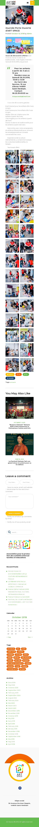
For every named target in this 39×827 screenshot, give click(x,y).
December (14, 711)
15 (8, 628)
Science (27, 663)
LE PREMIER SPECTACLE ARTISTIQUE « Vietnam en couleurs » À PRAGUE (17, 584)
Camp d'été (11, 651)
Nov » (30, 637)
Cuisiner (10, 654)
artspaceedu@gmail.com (21, 96)
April (11, 723)
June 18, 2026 (19, 459)
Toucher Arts (12, 669)
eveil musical (26, 657)
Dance (26, 654)
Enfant (16, 657)
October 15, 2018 (17, 34)
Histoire (17, 660)
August (12, 698)
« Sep (9, 637)
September (14, 690)
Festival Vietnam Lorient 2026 (18, 597)
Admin (29, 34)
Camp (23, 649)
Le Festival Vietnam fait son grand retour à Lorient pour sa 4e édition (19, 462)
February (13, 693)
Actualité (13, 382)
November (13, 713)
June (11, 682)
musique (25, 660)
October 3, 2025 (19, 422)
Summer (24, 666)
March (12, 705)
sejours (10, 666)
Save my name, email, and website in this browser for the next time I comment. (19, 489)
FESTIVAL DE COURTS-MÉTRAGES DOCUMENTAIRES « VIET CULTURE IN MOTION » (20, 602)
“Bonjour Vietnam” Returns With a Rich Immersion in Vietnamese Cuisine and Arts (20, 426)
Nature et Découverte (15, 663)
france (10, 660)
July (11, 703)
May (11, 685)
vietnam (22, 669)
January (12, 729)
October (13, 687)
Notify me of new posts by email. (19, 522)
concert (20, 651)
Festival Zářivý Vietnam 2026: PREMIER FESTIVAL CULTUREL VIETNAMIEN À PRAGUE (18, 591)
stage (17, 666)
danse (10, 657)
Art (18, 649)
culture (18, 654)
